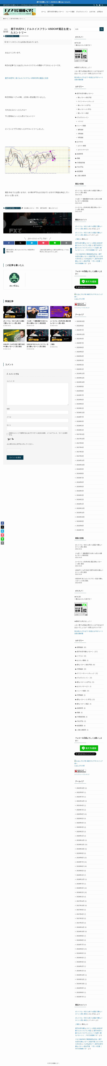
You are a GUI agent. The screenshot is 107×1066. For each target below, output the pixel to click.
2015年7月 (80, 530)
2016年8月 (80, 473)
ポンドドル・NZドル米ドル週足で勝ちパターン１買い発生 (88, 192)
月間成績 (80, 133)
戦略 (78, 158)
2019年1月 (80, 408)
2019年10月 (81, 382)
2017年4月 (80, 447)
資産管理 (80, 154)
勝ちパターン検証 (83, 113)
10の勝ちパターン (29, 208)
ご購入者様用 (81, 175)
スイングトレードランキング (81, 307)
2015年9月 (80, 521)
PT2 (37, 208)
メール (9, 417)
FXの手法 (80, 167)
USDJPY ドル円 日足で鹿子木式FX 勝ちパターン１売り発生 (89, 572)
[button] (8, 243)
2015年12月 (81, 508)
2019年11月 (80, 378)
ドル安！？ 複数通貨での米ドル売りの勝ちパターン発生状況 (88, 201)
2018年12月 (81, 412)
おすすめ (80, 142)
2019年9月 (80, 386)
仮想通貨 (80, 171)
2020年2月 (80, 365)
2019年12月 (81, 373)
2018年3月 (80, 421)
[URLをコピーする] (66, 243)
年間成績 (80, 137)
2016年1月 (80, 504)
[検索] (102, 5)
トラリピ (80, 121)
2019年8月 (80, 391)
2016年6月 (80, 482)
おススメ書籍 (82, 146)
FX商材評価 (81, 162)
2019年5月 (80, 404)
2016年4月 (80, 491)
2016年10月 (81, 465)
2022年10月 (81, 321)
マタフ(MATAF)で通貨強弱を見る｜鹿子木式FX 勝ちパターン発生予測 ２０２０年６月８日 (89, 256)
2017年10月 (81, 439)
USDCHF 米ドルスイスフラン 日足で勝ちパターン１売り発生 (89, 581)
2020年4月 (80, 356)
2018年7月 (80, 417)
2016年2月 (80, 499)
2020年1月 (80, 369)
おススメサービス (83, 150)
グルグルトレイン (83, 117)
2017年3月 (80, 452)
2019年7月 (80, 395)
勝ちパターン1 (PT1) (84, 105)
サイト (9, 425)
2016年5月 (80, 486)
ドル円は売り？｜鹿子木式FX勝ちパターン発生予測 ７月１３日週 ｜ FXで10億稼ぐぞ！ (89, 261)
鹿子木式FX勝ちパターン (12, 36)
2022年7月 (80, 330)
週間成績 (80, 129)
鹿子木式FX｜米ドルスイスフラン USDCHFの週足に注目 (26, 78)
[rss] (97, 5)
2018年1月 (80, 430)
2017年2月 (80, 456)
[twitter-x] (94, 5)
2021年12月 (81, 334)
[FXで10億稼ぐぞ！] (19, 11)
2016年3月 (80, 495)
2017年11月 (80, 434)
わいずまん (14, 286)
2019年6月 (80, 399)
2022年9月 (80, 326)
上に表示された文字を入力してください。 (20, 444)
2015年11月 (80, 512)
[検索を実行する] (101, 29)
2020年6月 (80, 347)
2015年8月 (80, 525)
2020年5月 (80, 352)
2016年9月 (80, 469)
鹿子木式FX (43, 208)
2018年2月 (80, 425)
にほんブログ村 (79, 299)
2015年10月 (81, 517)
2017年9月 (80, 443)
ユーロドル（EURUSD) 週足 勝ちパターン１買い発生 (88, 209)
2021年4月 (80, 338)
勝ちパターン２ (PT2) (84, 109)
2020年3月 (80, 360)
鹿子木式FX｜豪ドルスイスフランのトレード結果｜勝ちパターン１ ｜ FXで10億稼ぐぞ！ (89, 247)
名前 (8, 409)
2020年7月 (80, 343)
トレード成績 (81, 125)
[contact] (99, 5)
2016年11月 (80, 460)
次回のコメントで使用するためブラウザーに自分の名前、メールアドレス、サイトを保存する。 (38, 434)
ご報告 (77, 239)
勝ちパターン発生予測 (84, 97)
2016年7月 (80, 478)
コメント (10, 381)
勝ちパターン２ (53, 208)
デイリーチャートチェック (86, 101)
